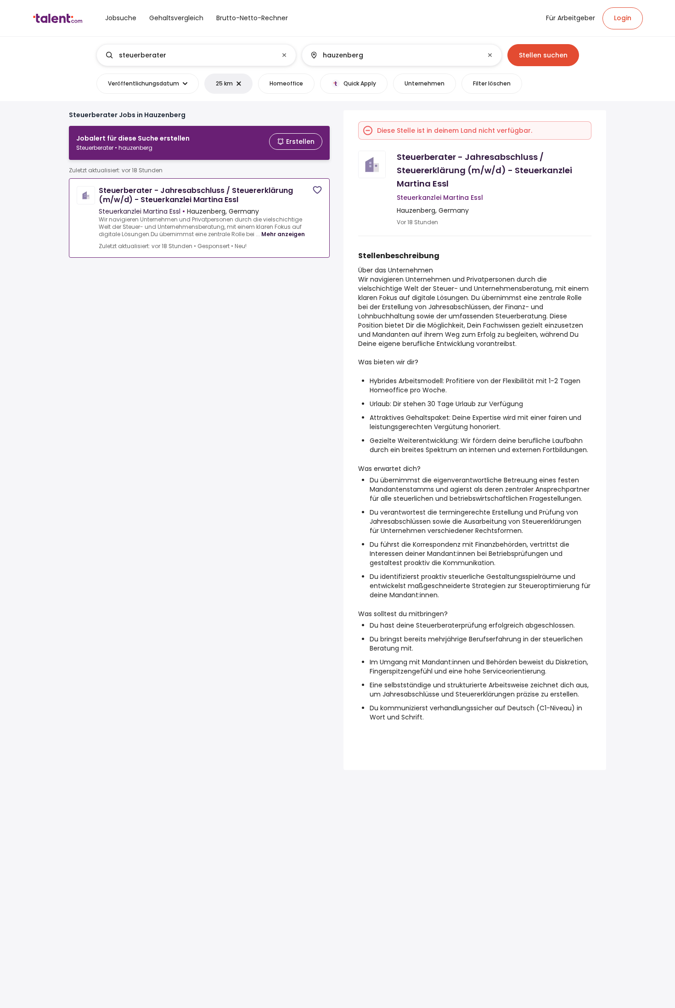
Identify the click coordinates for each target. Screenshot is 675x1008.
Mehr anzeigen (283, 234)
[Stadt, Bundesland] (393, 55)
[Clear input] (284, 55)
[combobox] (196, 55)
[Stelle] (188, 55)
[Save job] (317, 190)
